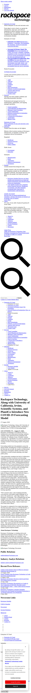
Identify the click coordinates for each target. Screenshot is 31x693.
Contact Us (4, 299)
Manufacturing (12, 157)
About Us (10, 216)
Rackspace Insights (19, 181)
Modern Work (11, 119)
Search (19, 298)
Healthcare (10, 140)
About (6, 201)
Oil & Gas (10, 143)
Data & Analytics (12, 114)
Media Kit (3, 612)
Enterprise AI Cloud (9, 24)
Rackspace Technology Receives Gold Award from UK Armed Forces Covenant (15, 579)
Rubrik (9, 86)
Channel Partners (12, 222)
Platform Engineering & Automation (17, 113)
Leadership (11, 219)
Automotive (11, 160)
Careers (10, 225)
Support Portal (8, 617)
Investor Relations (12, 224)
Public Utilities (12, 144)
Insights (6, 165)
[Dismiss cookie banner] (25, 647)
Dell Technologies (12, 87)
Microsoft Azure (12, 92)
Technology (11, 163)
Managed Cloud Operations (15, 110)
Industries (6, 126)
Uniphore (10, 84)
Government (11, 150)
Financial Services (12, 141)
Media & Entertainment (14, 162)
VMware (10, 81)
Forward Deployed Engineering (12, 640)
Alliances (10, 221)
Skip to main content (6, 1)
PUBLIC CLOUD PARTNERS (16, 89)
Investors (6, 620)
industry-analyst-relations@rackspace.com (12, 562)
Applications (11, 117)
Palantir (10, 83)
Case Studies (18, 187)
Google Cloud (11, 93)
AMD (9, 80)
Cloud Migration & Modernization (17, 108)
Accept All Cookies (15, 682)
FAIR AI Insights (5, 604)
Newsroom (11, 227)
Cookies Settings (15, 678)
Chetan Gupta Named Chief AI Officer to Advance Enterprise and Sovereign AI (14, 570)
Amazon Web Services (14, 90)
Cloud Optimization (13, 111)
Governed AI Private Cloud (11, 639)
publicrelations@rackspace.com (9, 555)
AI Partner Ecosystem (10, 71)
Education (10, 152)
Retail (9, 159)
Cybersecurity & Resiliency (15, 116)
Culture (10, 217)
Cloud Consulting (12, 107)
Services (6, 95)
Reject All (15, 686)
